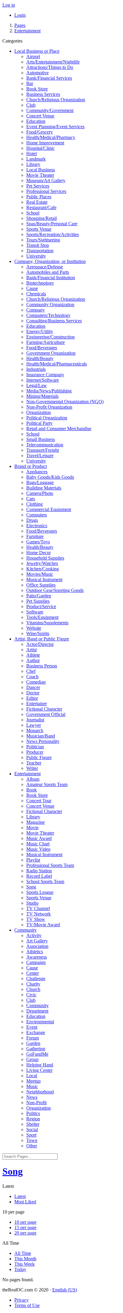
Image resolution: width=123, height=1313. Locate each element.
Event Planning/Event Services (55, 126)
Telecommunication (44, 444)
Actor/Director (40, 644)
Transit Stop (37, 245)
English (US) (64, 1289)
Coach (32, 676)
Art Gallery (37, 940)
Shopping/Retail (41, 218)
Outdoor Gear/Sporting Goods (55, 590)
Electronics (36, 525)
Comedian (36, 682)
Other (31, 1145)
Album (32, 779)
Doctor (32, 692)
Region (33, 1118)
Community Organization (50, 304)
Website (33, 628)
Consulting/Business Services (54, 320)
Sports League (39, 892)
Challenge (35, 978)
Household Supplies (45, 557)
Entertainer (36, 703)
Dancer (33, 687)
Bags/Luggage (40, 482)
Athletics (34, 951)
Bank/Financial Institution (50, 277)
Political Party (39, 423)
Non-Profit (36, 1102)
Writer (32, 768)
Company (35, 309)
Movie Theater (40, 175)
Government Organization (51, 353)
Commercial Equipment (48, 509)
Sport (31, 1134)
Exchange (35, 1032)
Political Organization (46, 417)
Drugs (32, 520)
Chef (31, 671)
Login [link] (20, 15)
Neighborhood (40, 1091)
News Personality (42, 741)
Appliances (36, 471)
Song (31, 886)
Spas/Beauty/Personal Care (51, 223)
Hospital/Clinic (40, 148)
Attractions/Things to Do (49, 67)
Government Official (45, 714)
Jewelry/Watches (42, 563)
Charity (33, 983)
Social (32, 1129)
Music (32, 1086)
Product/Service (41, 606)
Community (25, 930)
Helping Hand (39, 1064)
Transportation (39, 250)
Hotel (31, 153)
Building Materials (43, 487)
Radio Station (39, 870)
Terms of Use (27, 1305)
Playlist (33, 859)
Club (31, 105)
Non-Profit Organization (49, 407)
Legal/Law (36, 385)
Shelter (32, 1124)
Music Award (39, 838)
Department (37, 1010)
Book (31, 789)
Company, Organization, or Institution (50, 261)
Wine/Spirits (37, 633)
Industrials (36, 369)
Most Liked (25, 1201)
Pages (19, 25)
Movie (32, 827)
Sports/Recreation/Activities (52, 234)
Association (37, 946)
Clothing (34, 504)
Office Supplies (41, 584)
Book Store (37, 88)
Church (33, 989)
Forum (32, 1037)
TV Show (35, 919)
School (32, 212)
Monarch (34, 730)
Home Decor (38, 552)
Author (33, 660)
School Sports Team (45, 881)
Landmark (36, 158)
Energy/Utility (39, 331)
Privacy (21, 1300)
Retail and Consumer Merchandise (58, 428)
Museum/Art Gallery (45, 180)
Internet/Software (42, 380)
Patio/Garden (38, 595)
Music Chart (38, 843)
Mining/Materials (42, 396)
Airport (33, 56)
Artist (31, 649)
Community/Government (49, 110)
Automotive (37, 72)
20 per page (25, 1232)
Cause (32, 288)
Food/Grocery (39, 132)
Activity (33, 935)
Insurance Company (45, 374)
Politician (35, 746)
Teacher (33, 762)
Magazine (35, 822)
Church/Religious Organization (55, 99)
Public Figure (39, 757)
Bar (29, 83)
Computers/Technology (48, 315)
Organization (38, 412)
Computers (36, 514)
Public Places (38, 196)
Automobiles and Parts (47, 272)
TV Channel (38, 908)
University (36, 256)
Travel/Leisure (39, 455)
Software (34, 611)
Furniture (35, 536)
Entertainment (27, 30)
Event (31, 1027)
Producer (34, 752)
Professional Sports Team (50, 865)
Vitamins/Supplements (47, 622)
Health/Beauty (39, 358)
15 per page (25, 1227)
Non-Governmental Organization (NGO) (65, 401)
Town (31, 1140)
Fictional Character (44, 708)
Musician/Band (40, 735)
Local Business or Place (36, 51)
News (31, 1097)
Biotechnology (40, 282)
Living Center (39, 1070)
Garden (33, 1043)
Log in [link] (8, 4)
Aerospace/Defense (44, 266)
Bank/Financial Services (49, 78)
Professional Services (46, 191)
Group (32, 1059)
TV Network (38, 913)
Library (33, 164)
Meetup (33, 1081)
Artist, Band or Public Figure (41, 638)
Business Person (41, 665)
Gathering (35, 1048)
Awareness (36, 957)
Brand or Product (30, 466)
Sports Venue (38, 229)
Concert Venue (40, 115)
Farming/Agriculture (45, 342)
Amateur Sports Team (46, 784)
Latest (20, 1196)
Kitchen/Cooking (42, 568)
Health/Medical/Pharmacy (50, 137)
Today (20, 1269)
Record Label (39, 876)
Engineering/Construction (50, 336)
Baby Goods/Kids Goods (50, 477)
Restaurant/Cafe (41, 207)
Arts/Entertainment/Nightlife (53, 61)
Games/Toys (38, 541)
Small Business (40, 439)
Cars (30, 498)
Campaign (36, 962)
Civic (31, 994)
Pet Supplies (38, 601)
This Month (25, 1258)
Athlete (33, 655)
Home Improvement (45, 142)
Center (32, 973)
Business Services (43, 94)
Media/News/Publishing (49, 390)
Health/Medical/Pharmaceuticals (56, 363)
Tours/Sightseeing (43, 239)
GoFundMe (37, 1054)
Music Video (38, 849)
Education (35, 121)
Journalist (35, 719)
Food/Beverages (41, 347)
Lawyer (33, 725)
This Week (24, 1264)
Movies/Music (39, 574)
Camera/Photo (39, 493)
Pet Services (37, 185)
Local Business (40, 169)
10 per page (25, 1222)
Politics (33, 1113)
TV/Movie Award (43, 924)
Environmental (40, 1021)
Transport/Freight (42, 450)
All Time (22, 1253)
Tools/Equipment (42, 617)
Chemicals (36, 293)
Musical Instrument (44, 579)
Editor (32, 698)
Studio (32, 903)
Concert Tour (38, 800)
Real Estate (36, 202)
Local (31, 1075)
